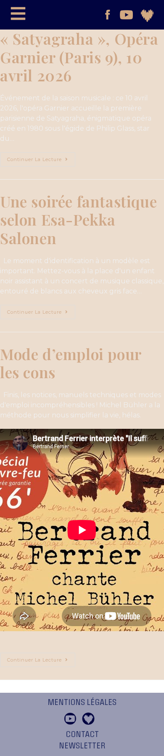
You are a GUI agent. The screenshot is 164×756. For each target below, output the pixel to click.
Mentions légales (82, 702)
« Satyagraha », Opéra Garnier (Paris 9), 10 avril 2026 (79, 56)
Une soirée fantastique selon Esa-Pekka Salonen (78, 219)
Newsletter (82, 746)
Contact (82, 734)
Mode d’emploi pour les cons (70, 363)
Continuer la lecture (41, 157)
